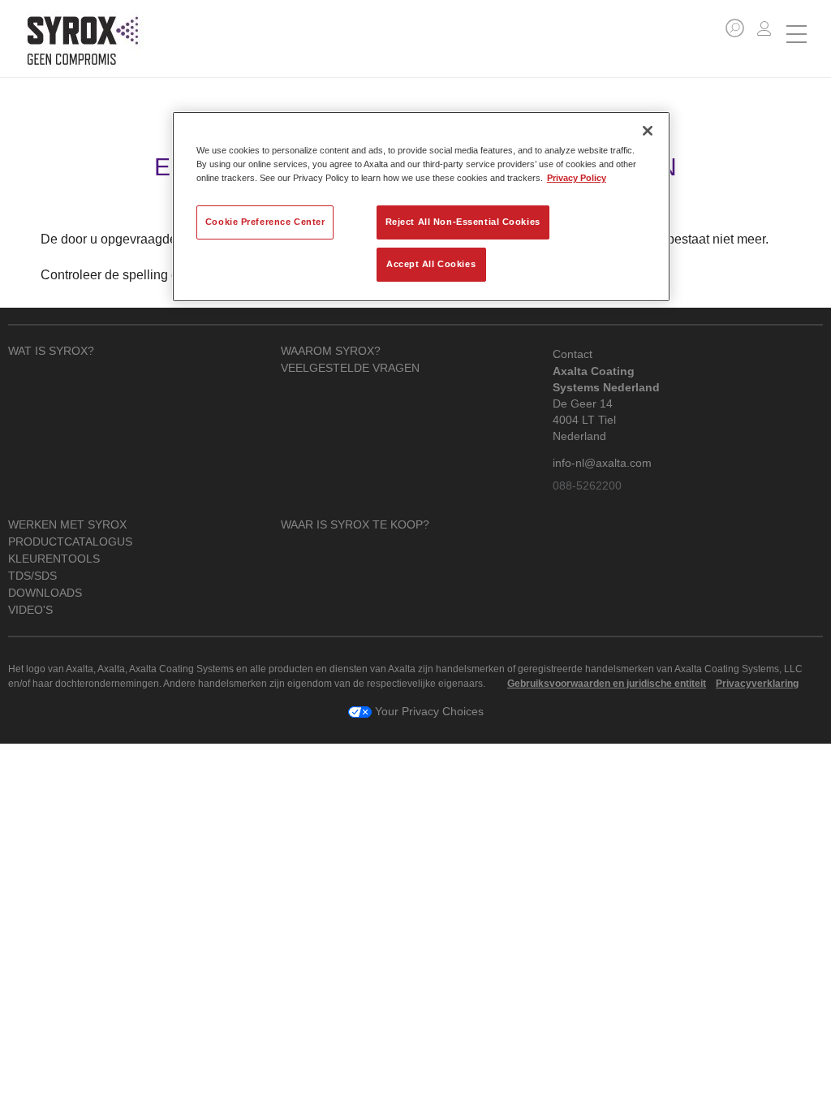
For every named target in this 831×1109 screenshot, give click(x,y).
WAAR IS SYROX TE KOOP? (355, 525)
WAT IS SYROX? (51, 351)
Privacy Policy (576, 178)
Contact (572, 353)
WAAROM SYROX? (331, 351)
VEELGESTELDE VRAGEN (350, 368)
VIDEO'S (30, 610)
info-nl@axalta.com (602, 462)
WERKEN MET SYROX (67, 525)
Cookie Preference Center (265, 222)
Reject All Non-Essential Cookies (462, 222)
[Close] (647, 131)
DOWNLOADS (45, 593)
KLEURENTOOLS (54, 559)
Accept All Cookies (431, 264)
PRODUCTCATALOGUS (70, 542)
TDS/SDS (32, 576)
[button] (735, 28)
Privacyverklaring (757, 683)
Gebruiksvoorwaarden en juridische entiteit (606, 683)
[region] (421, 206)
